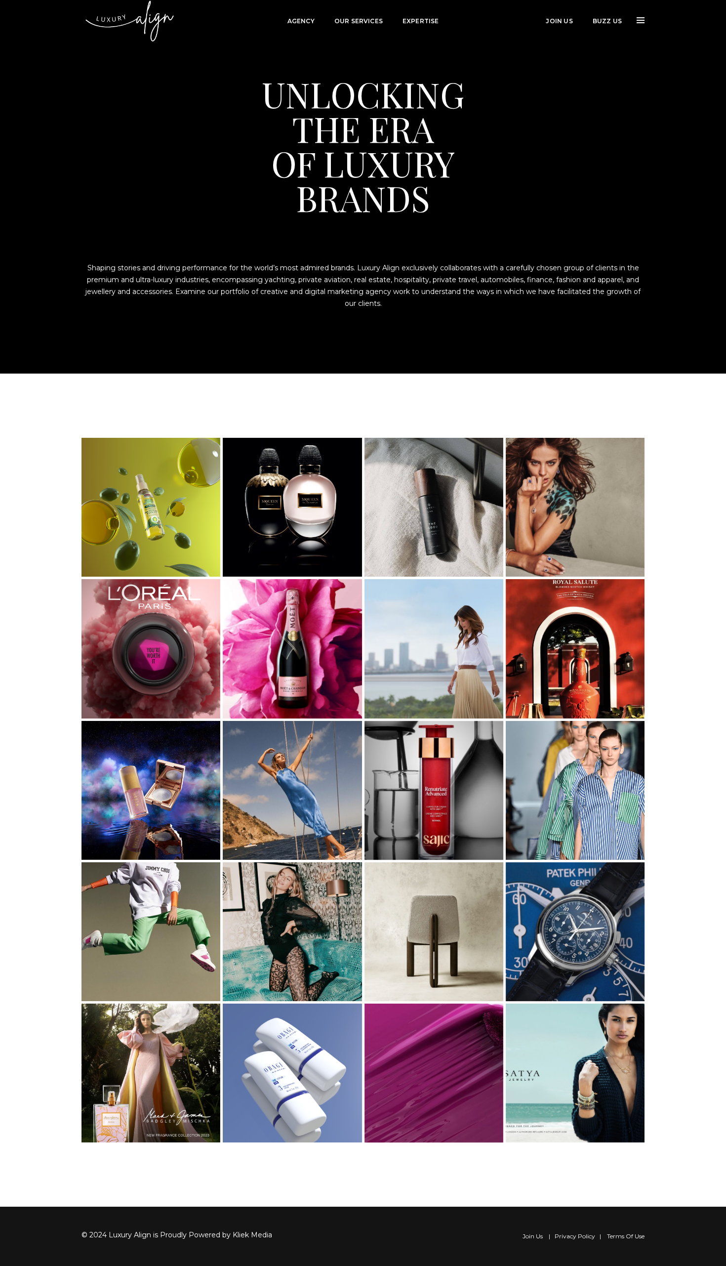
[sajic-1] (433, 790)
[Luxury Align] (130, 20)
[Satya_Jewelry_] (575, 1073)
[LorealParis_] (150, 648)
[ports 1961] (575, 790)
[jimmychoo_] (150, 931)
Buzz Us (607, 21)
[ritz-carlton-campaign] (433, 648)
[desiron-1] (433, 931)
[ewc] (575, 931)
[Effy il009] (575, 507)
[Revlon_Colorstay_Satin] (433, 1073)
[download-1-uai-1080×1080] (433, 507)
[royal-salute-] (575, 648)
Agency (301, 21)
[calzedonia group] (292, 931)
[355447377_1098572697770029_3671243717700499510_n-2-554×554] (292, 790)
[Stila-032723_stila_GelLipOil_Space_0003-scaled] (150, 790)
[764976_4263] (150, 1073)
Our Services (358, 21)
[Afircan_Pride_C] (150, 507)
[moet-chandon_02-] (292, 648)
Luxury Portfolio (492, 21)
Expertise (421, 21)
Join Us (559, 21)
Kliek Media (252, 1234)
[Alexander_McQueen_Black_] (292, 507)
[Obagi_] (292, 1073)
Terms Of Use (626, 1236)
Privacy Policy (575, 1236)
